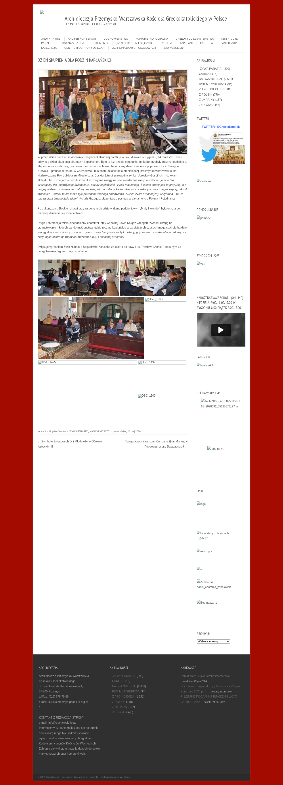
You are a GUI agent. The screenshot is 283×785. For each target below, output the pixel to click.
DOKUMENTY (100, 43)
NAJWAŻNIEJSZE (99, 431)
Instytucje (229, 38)
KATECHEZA (49, 47)
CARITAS (205, 74)
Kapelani (186, 43)
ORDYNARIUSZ (50, 38)
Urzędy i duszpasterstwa (195, 38)
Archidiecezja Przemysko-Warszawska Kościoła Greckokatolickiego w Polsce (88, 777)
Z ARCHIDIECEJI (210, 89)
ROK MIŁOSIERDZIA (212, 84)
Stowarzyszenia (72, 43)
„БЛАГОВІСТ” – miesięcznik (134, 43)
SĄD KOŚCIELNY (174, 47)
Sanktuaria (228, 43)
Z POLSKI (205, 94)
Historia (166, 43)
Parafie (46, 43)
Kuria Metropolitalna (152, 38)
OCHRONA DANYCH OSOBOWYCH (134, 47)
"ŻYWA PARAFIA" (78, 431)
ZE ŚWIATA (206, 105)
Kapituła (206, 43)
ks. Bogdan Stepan (55, 431)
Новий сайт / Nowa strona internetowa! (206, 676)
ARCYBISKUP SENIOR (82, 38)
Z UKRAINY (206, 99)
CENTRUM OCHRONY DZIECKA (84, 47)
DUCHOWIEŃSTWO (115, 38)
